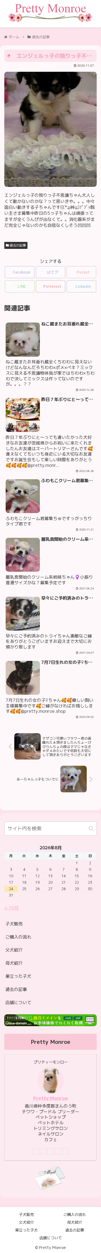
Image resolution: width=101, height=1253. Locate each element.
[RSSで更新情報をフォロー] (65, 1151)
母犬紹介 (14, 963)
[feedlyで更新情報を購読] (58, 1151)
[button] (91, 828)
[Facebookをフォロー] (43, 1151)
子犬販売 (14, 924)
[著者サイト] (35, 1151)
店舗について (18, 1002)
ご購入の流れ (18, 937)
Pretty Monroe (50, 1098)
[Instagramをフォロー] (50, 1151)
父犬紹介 (14, 950)
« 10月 (11, 908)
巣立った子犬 (18, 976)
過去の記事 (17, 245)
